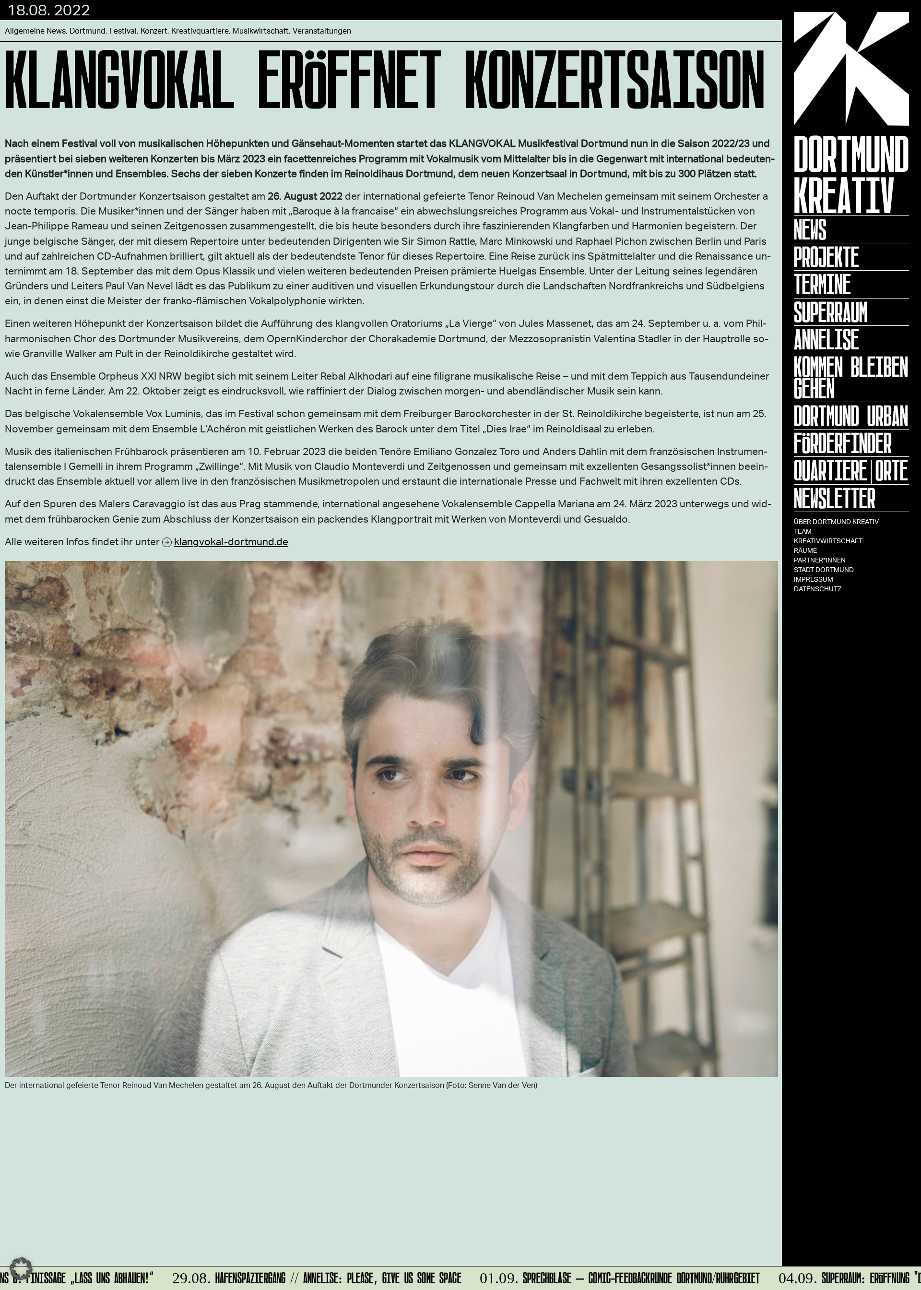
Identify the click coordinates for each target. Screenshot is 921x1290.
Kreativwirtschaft (828, 541)
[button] (21, 1269)
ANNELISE (826, 339)
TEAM (803, 531)
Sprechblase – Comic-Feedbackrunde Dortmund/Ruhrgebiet (602, 1276)
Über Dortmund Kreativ (836, 521)
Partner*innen (820, 560)
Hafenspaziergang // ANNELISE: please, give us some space (298, 1276)
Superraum (830, 312)
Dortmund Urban (851, 415)
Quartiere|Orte (851, 470)
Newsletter (834, 498)
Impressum (813, 579)
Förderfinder (843, 443)
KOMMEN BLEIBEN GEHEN (851, 377)
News (810, 229)
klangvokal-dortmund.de (231, 541)
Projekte (826, 256)
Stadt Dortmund (824, 569)
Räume (805, 550)
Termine (822, 284)
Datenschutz (817, 589)
